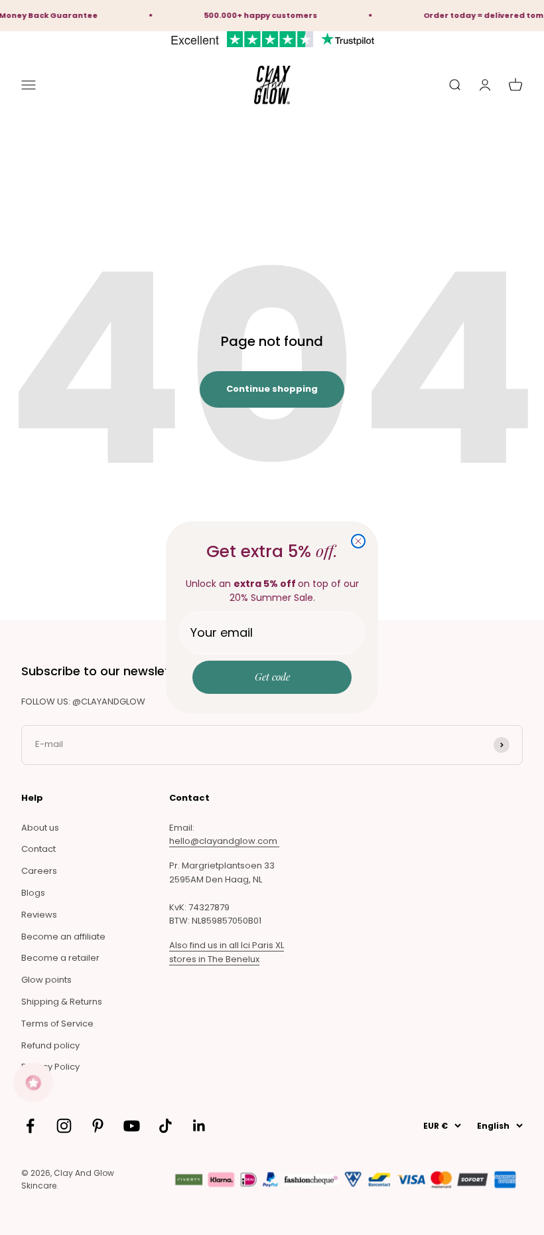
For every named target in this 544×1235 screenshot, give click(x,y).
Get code (272, 676)
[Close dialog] (358, 541)
